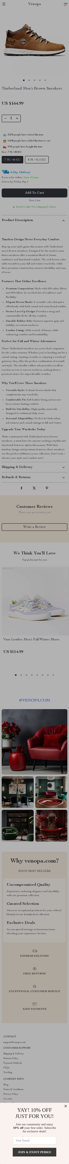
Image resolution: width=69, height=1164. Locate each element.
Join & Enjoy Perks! (34, 1152)
